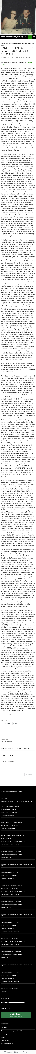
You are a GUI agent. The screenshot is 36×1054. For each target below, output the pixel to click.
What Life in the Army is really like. (14, 37)
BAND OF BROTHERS (6, 795)
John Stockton (16, 57)
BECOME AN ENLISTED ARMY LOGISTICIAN (11, 851)
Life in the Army (5, 1040)
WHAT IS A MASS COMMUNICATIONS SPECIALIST (12, 835)
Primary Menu (34, 37)
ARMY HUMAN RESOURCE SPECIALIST (10, 819)
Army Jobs (4, 991)
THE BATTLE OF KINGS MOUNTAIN (9, 812)
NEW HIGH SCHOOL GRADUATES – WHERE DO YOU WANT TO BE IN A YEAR (17, 802)
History (3, 1037)
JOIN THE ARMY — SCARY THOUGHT (9, 825)
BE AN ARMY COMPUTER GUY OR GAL (10, 806)
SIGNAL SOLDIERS (5, 798)
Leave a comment (27, 57)
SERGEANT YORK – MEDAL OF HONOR (10, 845)
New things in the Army (7, 1043)
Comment (29, 774)
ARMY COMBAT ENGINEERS (7, 816)
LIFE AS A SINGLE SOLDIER (7, 838)
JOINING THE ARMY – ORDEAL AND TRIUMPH (11, 822)
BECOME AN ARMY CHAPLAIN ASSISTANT (11, 809)
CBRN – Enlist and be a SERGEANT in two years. (13, 848)
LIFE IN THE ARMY (6, 741)
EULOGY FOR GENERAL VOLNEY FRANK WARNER (12, 832)
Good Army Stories (6, 1034)
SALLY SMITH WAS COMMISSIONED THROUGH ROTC (16, 747)
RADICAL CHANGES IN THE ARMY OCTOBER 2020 (13, 841)
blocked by (18, 1015)
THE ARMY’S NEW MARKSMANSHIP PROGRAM (12, 791)
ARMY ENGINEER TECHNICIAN (8, 829)
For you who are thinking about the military (14, 44)
